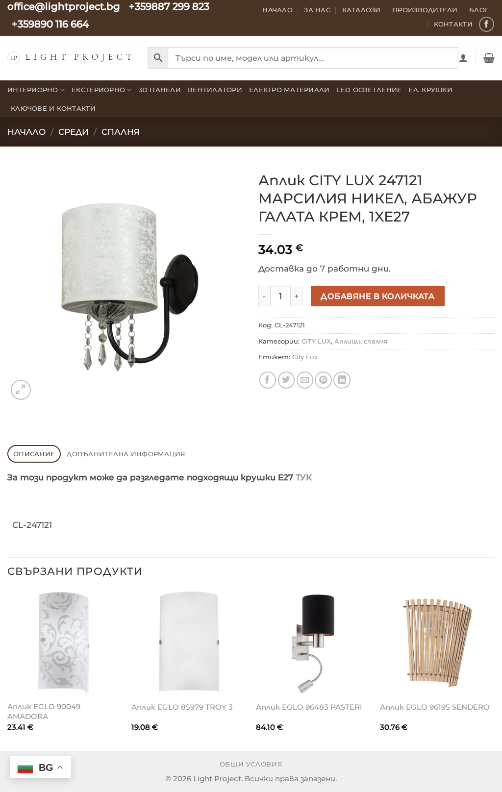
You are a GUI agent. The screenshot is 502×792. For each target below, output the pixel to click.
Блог (479, 10)
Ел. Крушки (430, 90)
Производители (425, 10)
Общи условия (251, 764)
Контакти (453, 24)
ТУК (304, 477)
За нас (317, 10)
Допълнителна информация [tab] (126, 454)
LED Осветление (369, 90)
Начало (277, 10)
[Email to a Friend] (305, 380)
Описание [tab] (34, 454)
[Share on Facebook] (267, 380)
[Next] (494, 669)
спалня (120, 132)
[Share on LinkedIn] (342, 380)
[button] (463, 58)
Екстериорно (98, 90)
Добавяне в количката (377, 296)
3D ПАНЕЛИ (160, 90)
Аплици (347, 341)
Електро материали (289, 90)
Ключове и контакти (53, 108)
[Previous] (7, 669)
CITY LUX (316, 341)
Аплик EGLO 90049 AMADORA (43, 711)
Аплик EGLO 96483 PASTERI (309, 707)
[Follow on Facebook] (486, 24)
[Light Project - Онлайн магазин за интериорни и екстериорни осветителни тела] (70, 57)
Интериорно (32, 90)
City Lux (305, 357)
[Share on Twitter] (286, 380)
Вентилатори (215, 90)
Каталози (361, 10)
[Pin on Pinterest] (323, 380)
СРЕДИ (73, 132)
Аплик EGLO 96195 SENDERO (435, 707)
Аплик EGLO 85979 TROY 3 (182, 707)
